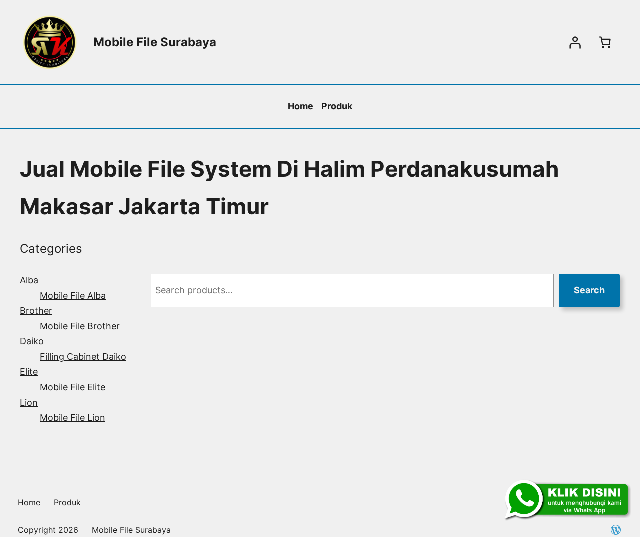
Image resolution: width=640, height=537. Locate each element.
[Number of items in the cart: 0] (605, 42)
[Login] (575, 42)
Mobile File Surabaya (155, 42)
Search (589, 290)
